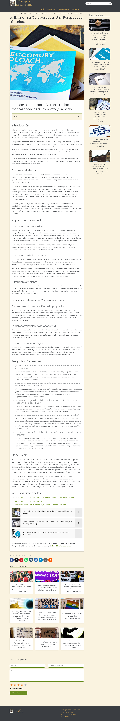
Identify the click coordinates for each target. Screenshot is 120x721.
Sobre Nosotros (64, 9)
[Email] (45, 560)
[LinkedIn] (36, 560)
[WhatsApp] (26, 560)
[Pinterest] (21, 560)
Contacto (75, 9)
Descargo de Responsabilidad (70, 710)
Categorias (51, 9)
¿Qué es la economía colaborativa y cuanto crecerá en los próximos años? (45, 497)
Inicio (43, 9)
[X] (16, 560)
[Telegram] (41, 560)
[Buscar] (110, 3)
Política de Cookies (67, 712)
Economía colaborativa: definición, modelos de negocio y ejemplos (41, 505)
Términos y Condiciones (68, 714)
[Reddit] (50, 560)
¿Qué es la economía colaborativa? (29, 501)
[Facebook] (12, 560)
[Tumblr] (31, 560)
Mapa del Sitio (65, 717)
